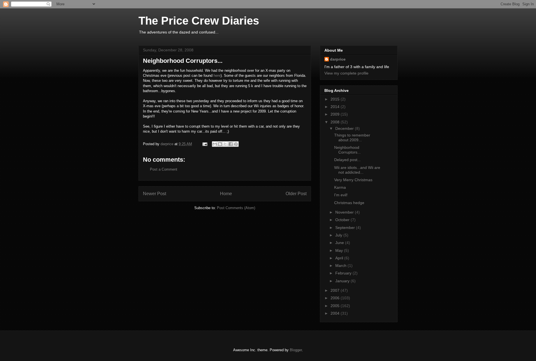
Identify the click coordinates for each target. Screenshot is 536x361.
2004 (336, 313)
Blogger (296, 350)
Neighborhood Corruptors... (347, 149)
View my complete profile (346, 73)
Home (226, 193)
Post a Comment (163, 169)
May (339, 250)
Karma (340, 187)
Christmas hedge (349, 202)
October (343, 219)
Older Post (296, 193)
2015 (336, 99)
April (339, 258)
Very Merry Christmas (353, 180)
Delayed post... (347, 159)
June (340, 242)
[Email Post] (204, 144)
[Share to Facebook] (230, 144)
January (343, 281)
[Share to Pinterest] (236, 144)
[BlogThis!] (220, 144)
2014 (336, 106)
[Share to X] (225, 144)
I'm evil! (341, 195)
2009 (336, 114)
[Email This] (214, 144)
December (345, 128)
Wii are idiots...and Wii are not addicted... (357, 169)
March (341, 265)
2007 (336, 290)
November (345, 212)
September (345, 227)
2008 (336, 122)
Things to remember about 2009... (352, 137)
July (339, 235)
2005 (336, 305)
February (344, 273)
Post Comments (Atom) (236, 208)
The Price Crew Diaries (198, 21)
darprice (338, 59)
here (217, 75)
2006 (336, 298)
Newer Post (154, 193)
